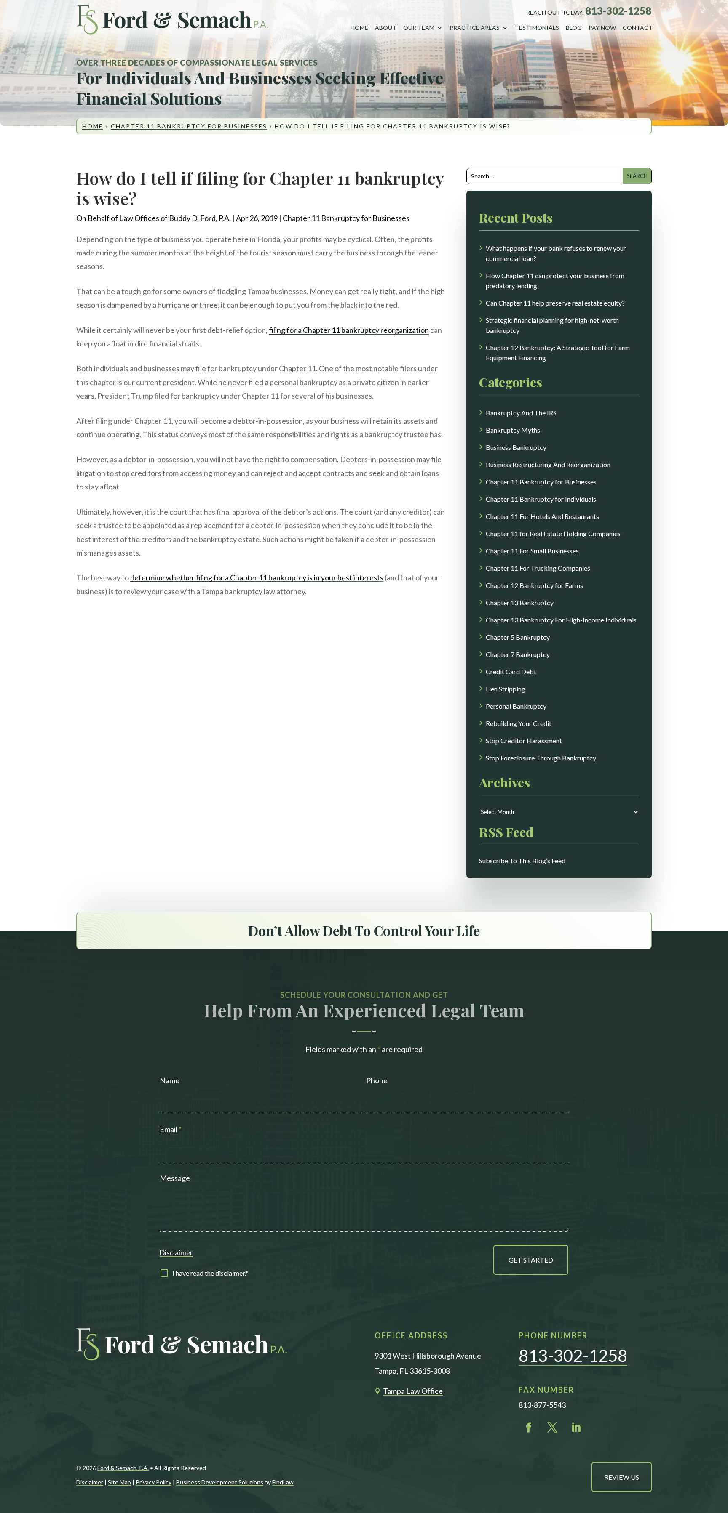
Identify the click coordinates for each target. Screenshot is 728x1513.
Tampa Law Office (413, 1391)
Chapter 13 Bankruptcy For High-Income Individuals (561, 620)
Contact (638, 28)
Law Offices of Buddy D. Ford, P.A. (175, 218)
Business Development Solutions (219, 1482)
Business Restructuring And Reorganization (548, 464)
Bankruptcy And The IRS (521, 413)
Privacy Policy (153, 1482)
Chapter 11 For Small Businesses (532, 551)
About (385, 28)
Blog (574, 28)
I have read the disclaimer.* (210, 1273)
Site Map (119, 1482)
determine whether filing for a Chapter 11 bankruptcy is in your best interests (256, 577)
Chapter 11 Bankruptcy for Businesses (346, 218)
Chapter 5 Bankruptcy (518, 637)
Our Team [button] (418, 28)
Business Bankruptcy (516, 447)
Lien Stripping (505, 689)
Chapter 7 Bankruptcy (518, 654)
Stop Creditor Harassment (524, 741)
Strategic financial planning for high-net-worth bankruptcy (552, 325)
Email (171, 1129)
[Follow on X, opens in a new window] (552, 1427)
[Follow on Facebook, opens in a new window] (529, 1427)
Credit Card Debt (511, 671)
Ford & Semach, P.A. (123, 1467)
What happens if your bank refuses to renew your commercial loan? (556, 253)
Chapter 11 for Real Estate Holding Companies (553, 533)
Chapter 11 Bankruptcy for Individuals (541, 499)
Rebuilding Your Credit (518, 723)
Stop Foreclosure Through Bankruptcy (541, 758)
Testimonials (537, 28)
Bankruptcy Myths (513, 430)
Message (175, 1178)
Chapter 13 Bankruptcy (520, 602)
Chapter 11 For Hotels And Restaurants (542, 516)
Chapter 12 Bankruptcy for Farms (534, 585)
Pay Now (602, 28)
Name (169, 1080)
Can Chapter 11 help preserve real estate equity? (555, 303)
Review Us (621, 1477)
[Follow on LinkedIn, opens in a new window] (576, 1427)
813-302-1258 (618, 11)
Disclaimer (176, 1252)
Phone (377, 1080)
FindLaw (283, 1482)
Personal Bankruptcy (516, 706)
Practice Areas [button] (475, 28)
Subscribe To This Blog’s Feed (522, 860)
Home (359, 28)
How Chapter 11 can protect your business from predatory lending (555, 280)
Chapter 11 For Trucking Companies (538, 568)
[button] (714, 1448)
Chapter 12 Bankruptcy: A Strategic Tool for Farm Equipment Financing (558, 352)
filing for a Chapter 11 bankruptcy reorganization (349, 330)
